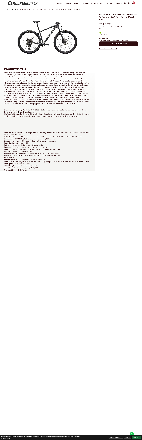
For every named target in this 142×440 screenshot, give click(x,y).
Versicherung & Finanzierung (91, 3)
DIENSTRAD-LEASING (71, 3)
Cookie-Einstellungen (116, 437)
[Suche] (125, 3)
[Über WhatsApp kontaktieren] (132, 434)
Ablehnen (127, 437)
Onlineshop (58, 3)
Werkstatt (109, 3)
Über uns (119, 3)
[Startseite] (7, 9)
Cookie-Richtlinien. (6, 438)
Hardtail (13, 9)
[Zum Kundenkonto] (129, 3)
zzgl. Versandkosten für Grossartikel (118, 40)
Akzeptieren (136, 437)
